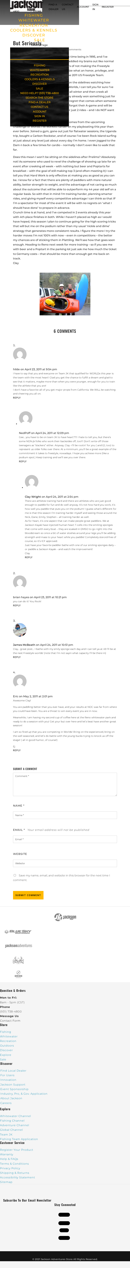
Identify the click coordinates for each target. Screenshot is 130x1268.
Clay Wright (33, 496)
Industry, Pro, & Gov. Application (24, 1093)
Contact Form (10, 1020)
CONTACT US (39, 106)
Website (20, 854)
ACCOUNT (83, 6)
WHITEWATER (33, 20)
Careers (6, 1103)
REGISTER (108, 6)
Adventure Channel (14, 1125)
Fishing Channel (12, 1120)
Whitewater (9, 1036)
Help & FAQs (9, 1159)
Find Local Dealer (13, 1070)
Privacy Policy (10, 1168)
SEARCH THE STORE (39, 97)
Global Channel (11, 1129)
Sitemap (6, 1182)
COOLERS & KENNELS (33, 30)
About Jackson (11, 1098)
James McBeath (24, 644)
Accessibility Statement (17, 1177)
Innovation (8, 1079)
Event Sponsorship (14, 1089)
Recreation (8, 1041)
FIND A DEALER (40, 102)
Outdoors (7, 1045)
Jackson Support (12, 1084)
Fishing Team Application (19, 1139)
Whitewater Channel (15, 1116)
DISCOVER (33, 35)
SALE (39, 40)
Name (18, 805)
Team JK (6, 1134)
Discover (6, 1050)
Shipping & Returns (14, 1172)
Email (19, 829)
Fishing (5, 1031)
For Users (7, 1075)
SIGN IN (39, 116)
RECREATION (33, 25)
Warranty (6, 1154)
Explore (5, 1055)
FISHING (34, 15)
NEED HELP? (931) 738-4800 (20, 7)
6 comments (73, 49)
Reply (17, 397)
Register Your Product (16, 1149)
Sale (3, 1059)
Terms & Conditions (14, 1163)
